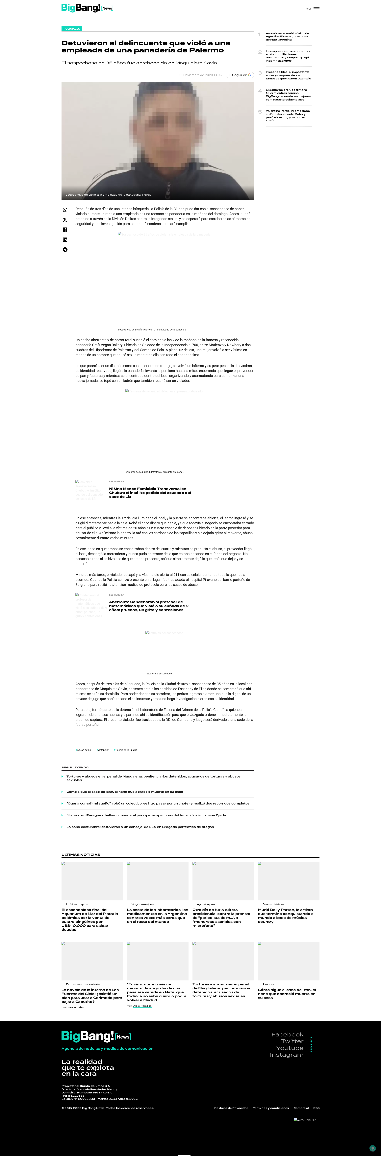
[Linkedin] (65, 239)
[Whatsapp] (65, 209)
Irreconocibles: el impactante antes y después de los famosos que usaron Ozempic (288, 75)
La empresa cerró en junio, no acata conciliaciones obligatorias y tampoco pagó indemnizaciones (288, 56)
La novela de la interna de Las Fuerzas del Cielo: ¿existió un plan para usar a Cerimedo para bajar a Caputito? (92, 996)
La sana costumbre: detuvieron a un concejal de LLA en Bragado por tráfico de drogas (140, 827)
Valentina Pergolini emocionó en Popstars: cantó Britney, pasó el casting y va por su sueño (288, 116)
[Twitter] (65, 219)
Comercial (301, 1108)
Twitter (292, 1041)
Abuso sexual (84, 750)
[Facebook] (65, 229)
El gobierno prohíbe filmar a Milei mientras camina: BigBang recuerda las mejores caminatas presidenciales (288, 94)
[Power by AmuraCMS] (306, 1120)
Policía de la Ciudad (126, 750)
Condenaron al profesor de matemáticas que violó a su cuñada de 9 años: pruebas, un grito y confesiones (149, 606)
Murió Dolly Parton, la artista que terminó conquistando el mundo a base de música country (286, 916)
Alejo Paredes (142, 1005)
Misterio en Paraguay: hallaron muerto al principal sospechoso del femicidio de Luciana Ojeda (146, 815)
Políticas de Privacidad (231, 1108)
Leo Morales (76, 1007)
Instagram (287, 1054)
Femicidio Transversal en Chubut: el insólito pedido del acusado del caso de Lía (150, 492)
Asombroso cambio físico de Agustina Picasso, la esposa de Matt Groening (287, 37)
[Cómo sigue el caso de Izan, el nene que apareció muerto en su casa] (288, 961)
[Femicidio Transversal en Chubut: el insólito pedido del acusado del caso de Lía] (91, 496)
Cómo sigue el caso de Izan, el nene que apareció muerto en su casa (124, 792)
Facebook (287, 1034)
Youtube (290, 1048)
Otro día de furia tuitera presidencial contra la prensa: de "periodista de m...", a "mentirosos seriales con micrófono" (221, 918)
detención (103, 750)
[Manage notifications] (372, 1148)
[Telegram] (65, 249)
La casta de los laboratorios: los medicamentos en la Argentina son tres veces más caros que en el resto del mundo (157, 916)
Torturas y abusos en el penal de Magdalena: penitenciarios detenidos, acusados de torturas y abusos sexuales (153, 778)
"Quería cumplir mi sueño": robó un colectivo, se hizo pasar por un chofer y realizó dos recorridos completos (158, 803)
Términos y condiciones (271, 1108)
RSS (316, 1108)
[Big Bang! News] (87, 8)
